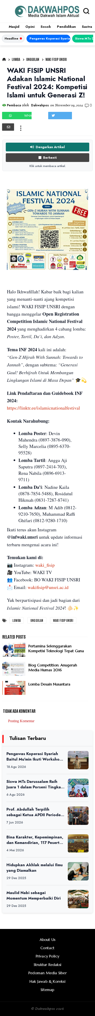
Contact (47, 947)
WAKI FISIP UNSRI (56, 59)
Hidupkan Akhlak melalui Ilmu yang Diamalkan (34, 867)
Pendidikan (66, 26)
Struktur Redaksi (47, 964)
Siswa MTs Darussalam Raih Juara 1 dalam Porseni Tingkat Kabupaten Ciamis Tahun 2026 (34, 784)
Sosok (46, 26)
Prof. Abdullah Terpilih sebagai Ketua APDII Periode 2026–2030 (33, 812)
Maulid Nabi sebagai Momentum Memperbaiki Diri (33, 895)
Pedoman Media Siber (47, 973)
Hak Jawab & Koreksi (47, 981)
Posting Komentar (21, 721)
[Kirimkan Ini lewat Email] (8, 127)
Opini (30, 26)
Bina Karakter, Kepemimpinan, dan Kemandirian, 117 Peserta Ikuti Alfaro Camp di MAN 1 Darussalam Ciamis (34, 840)
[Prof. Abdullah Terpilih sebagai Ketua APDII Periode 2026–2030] (78, 816)
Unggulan (32, 59)
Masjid (14, 26)
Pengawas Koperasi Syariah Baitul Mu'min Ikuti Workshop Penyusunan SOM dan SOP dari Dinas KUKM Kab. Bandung (50, 38)
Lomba (16, 59)
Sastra (87, 26)
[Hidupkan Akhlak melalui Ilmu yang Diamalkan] (78, 871)
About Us (48, 939)
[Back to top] (83, 1005)
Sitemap (47, 989)
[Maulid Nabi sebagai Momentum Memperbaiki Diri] (78, 899)
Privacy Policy (47, 956)
